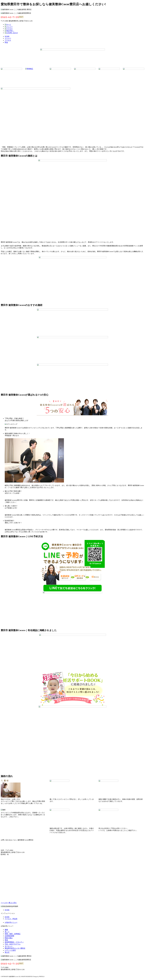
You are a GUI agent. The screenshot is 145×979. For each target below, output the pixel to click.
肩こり (7, 932)
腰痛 (6, 930)
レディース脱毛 (10, 950)
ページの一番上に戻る (9, 903)
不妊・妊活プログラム (13, 944)
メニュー (8, 38)
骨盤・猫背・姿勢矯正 (13, 934)
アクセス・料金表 (11, 919)
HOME (7, 36)
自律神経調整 (9, 936)
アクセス (8, 40)
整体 (6, 940)
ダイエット (9, 946)
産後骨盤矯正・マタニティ (14, 942)
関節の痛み (9, 938)
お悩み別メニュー (11, 922)
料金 (6, 42)
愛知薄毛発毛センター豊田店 (15, 948)
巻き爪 (7, 952)
